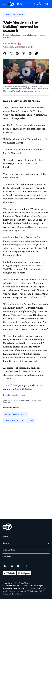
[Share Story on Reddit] (17, 53)
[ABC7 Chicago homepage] (11, 4)
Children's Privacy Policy (11, 586)
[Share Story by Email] (30, 53)
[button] (4, 3)
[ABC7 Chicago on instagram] (18, 566)
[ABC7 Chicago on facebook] (5, 566)
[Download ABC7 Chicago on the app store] (9, 573)
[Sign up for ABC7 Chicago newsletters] (25, 566)
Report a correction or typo (14, 395)
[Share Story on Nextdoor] (23, 53)
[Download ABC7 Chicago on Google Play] (24, 573)
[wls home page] (7, 526)
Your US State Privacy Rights (33, 586)
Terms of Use (7, 588)
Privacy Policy (7, 583)
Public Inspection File (38, 588)
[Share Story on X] (11, 53)
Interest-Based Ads (21, 588)
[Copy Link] (36, 53)
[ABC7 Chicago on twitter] (12, 566)
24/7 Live (21, 4)
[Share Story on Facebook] (4, 53)
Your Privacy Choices (22, 583)
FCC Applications (8, 591)
